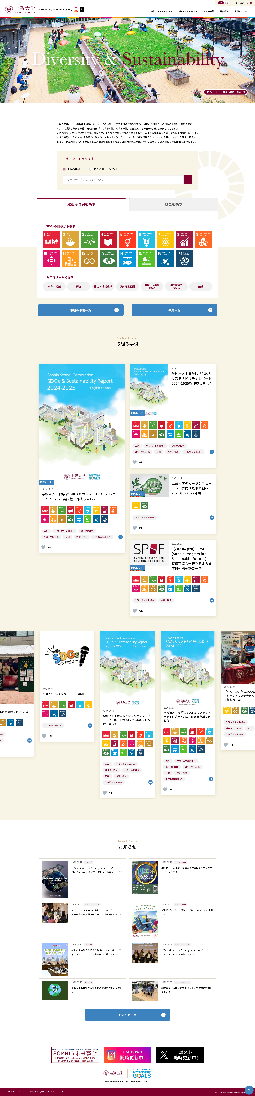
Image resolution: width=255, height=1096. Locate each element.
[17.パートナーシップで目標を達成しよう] (184, 258)
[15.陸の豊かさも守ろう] (146, 258)
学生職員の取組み (176, 286)
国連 (200, 286)
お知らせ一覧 (127, 1015)
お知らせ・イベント (188, 11)
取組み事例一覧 (80, 310)
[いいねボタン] (43, 547)
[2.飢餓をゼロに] (70, 240)
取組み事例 (208, 11)
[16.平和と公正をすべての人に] (165, 258)
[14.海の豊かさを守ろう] (127, 258)
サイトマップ (67, 1092)
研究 (78, 286)
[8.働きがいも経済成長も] (184, 240)
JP (221, 2)
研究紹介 (224, 11)
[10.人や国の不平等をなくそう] (51, 258)
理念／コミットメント (161, 11)
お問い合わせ (241, 11)
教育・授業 (54, 286)
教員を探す (174, 204)
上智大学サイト (242, 3)
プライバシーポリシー (15, 1092)
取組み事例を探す (81, 204)
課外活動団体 (127, 286)
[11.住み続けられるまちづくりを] (70, 258)
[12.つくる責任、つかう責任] (89, 258)
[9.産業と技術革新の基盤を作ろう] (203, 240)
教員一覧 (174, 310)
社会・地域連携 (103, 286)
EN (226, 2)
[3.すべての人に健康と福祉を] (89, 240)
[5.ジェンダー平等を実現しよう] (127, 240)
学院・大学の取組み (152, 286)
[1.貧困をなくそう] (51, 240)
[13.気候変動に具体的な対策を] (108, 258)
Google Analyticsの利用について (43, 1092)
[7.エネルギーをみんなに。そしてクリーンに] (165, 240)
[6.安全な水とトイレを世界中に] (146, 240)
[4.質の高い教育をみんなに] (108, 240)
